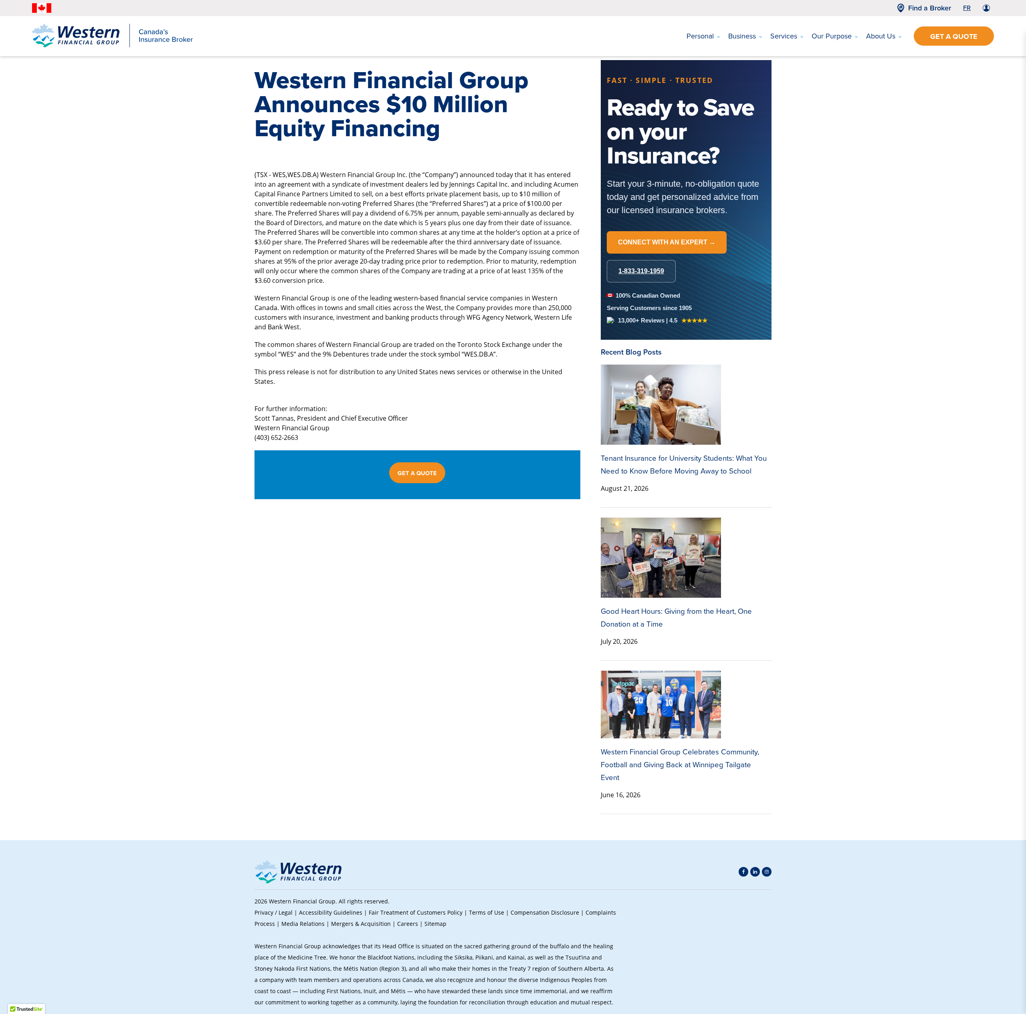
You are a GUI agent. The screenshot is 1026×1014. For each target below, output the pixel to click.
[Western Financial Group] (112, 45)
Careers (407, 923)
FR (967, 7)
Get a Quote (954, 36)
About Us (880, 36)
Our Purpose (832, 36)
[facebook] (743, 872)
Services (783, 36)
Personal (700, 36)
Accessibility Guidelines (330, 912)
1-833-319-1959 (641, 271)
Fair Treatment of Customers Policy (416, 912)
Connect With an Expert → (666, 242)
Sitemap (435, 923)
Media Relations (303, 923)
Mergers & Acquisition (361, 923)
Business (742, 36)
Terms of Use (486, 912)
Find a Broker (929, 8)
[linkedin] (755, 872)
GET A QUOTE (417, 473)
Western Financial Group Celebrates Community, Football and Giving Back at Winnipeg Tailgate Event (680, 764)
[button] (758, 952)
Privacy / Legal (273, 912)
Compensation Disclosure (545, 912)
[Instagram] (767, 872)
